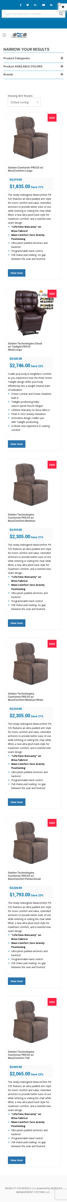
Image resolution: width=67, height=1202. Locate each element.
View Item (16, 273)
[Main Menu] (4, 35)
